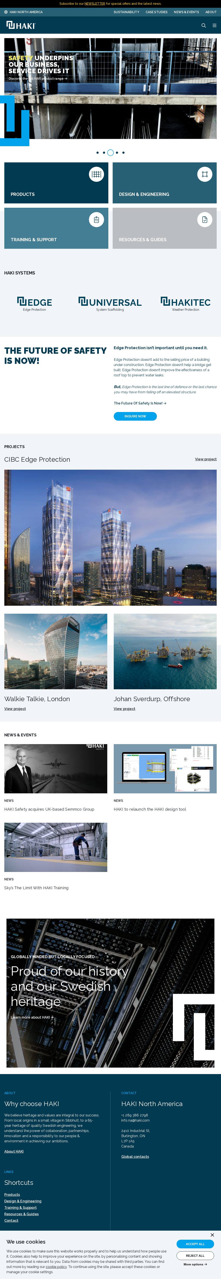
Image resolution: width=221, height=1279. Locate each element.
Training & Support (20, 1208)
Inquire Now (135, 416)
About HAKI (14, 1151)
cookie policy (56, 1267)
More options (193, 1264)
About (211, 12)
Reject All (195, 1255)
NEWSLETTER (95, 3)
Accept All (195, 1244)
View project (206, 459)
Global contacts (135, 1157)
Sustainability (126, 12)
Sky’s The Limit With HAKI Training (36, 888)
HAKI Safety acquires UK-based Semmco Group (49, 809)
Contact (11, 1221)
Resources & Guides (21, 1214)
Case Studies (157, 12)
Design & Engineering (22, 1201)
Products (12, 1195)
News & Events (186, 12)
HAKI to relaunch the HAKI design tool (150, 809)
